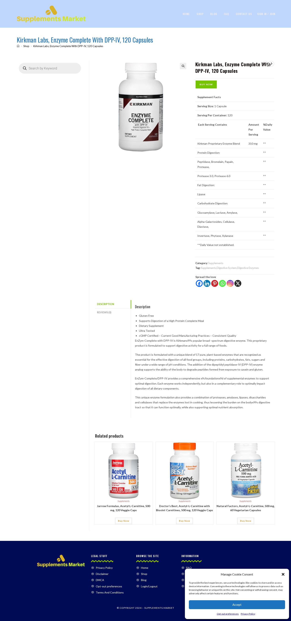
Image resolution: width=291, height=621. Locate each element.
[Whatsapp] (222, 283)
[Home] (18, 46)
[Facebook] (199, 283)
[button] (283, 574)
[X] (237, 283)
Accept (237, 604)
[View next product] (271, 63)
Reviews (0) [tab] (104, 312)
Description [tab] (105, 304)
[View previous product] (265, 63)
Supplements (215, 263)
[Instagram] (230, 283)
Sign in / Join (266, 14)
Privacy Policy (248, 613)
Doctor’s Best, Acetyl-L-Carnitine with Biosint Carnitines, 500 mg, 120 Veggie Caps (184, 508)
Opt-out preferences (228, 613)
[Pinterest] (214, 283)
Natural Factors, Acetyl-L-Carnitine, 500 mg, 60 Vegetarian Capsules (246, 508)
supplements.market (159, 607)
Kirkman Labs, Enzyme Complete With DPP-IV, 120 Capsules (68, 46)
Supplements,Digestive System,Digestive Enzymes (230, 267)
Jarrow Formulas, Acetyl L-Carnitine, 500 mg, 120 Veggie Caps (123, 508)
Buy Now (206, 84)
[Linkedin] (207, 283)
